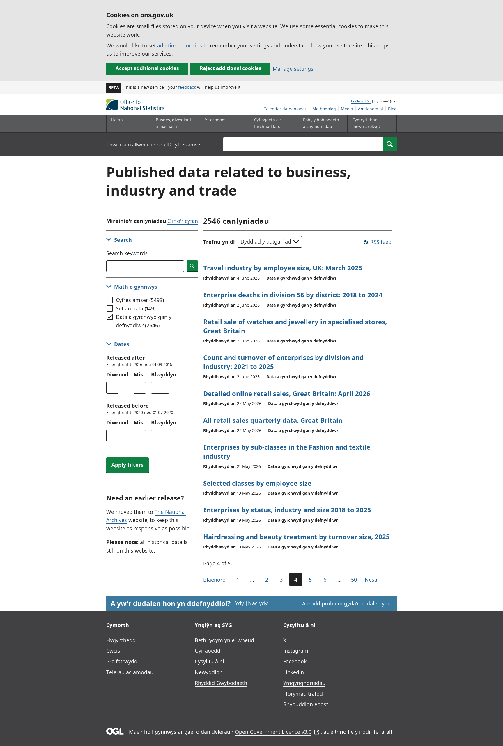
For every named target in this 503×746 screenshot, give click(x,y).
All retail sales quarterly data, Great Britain (272, 420)
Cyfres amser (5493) (140, 299)
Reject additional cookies (230, 68)
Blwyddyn (163, 374)
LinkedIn (293, 672)
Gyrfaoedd (207, 650)
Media (347, 108)
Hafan (117, 119)
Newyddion (209, 672)
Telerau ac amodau (129, 672)
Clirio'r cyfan (182, 220)
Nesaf (372, 579)
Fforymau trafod (303, 693)
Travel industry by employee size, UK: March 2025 (282, 267)
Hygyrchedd (121, 640)
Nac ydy (258, 603)
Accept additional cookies (147, 68)
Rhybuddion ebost (305, 704)
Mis (138, 374)
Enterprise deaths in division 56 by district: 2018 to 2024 (292, 294)
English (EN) (361, 101)
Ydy (239, 603)
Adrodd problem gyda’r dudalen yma (347, 603)
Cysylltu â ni (209, 661)
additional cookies (179, 45)
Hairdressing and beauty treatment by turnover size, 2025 (296, 536)
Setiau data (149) (135, 308)
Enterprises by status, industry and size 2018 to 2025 (287, 509)
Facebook (295, 661)
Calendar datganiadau (285, 108)
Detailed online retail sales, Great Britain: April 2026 (286, 393)
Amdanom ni (370, 108)
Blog (392, 108)
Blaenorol (215, 579)
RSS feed (381, 241)
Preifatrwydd (121, 661)
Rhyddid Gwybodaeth (221, 682)
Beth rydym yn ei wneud (224, 640)
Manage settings (293, 68)
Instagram (295, 650)
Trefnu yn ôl (219, 241)
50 (354, 579)
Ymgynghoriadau (304, 682)
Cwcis (113, 650)
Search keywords (127, 253)
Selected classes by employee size (257, 483)
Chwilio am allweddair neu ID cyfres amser (154, 144)
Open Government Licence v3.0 (273, 731)
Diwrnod (117, 374)
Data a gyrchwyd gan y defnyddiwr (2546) (143, 321)
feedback (187, 87)
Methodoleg (324, 108)
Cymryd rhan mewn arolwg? (366, 123)
